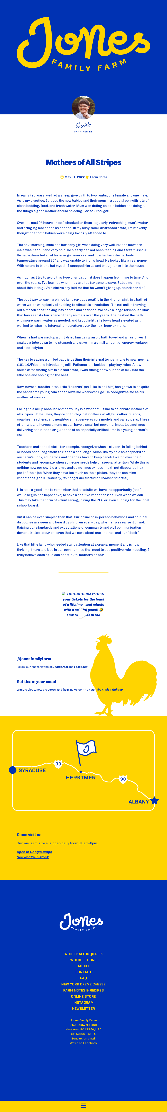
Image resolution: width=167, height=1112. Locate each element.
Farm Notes (98, 177)
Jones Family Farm (81, 922)
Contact (83, 972)
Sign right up (114, 689)
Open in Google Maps (34, 852)
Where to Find (83, 960)
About (83, 966)
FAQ (83, 978)
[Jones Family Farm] (83, 45)
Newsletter (83, 1008)
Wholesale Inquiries (83, 954)
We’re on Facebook (83, 1043)
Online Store (83, 996)
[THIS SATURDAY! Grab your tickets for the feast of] (83, 613)
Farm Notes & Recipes (83, 990)
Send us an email (83, 1038)
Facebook (80, 666)
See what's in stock (33, 857)
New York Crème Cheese (83, 984)
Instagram (60, 666)
